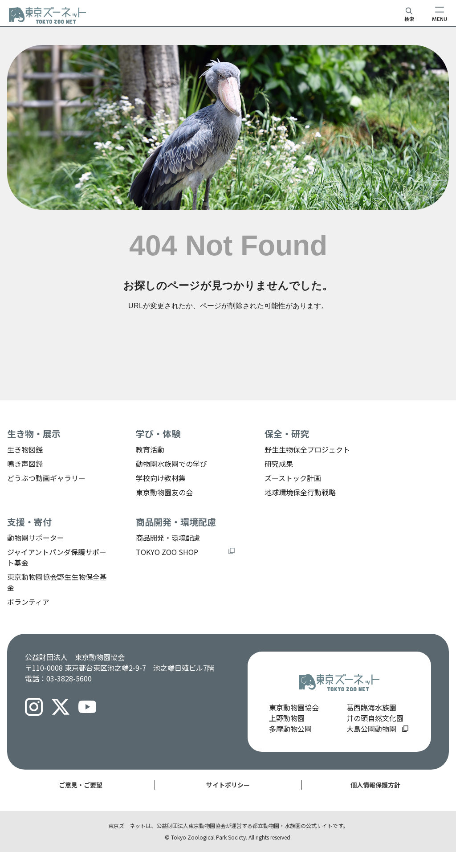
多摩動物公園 (290, 728)
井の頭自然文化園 (374, 718)
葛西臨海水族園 (371, 707)
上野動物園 (287, 718)
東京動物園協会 (294, 707)
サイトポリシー (228, 784)
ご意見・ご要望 (80, 784)
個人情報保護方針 (375, 784)
